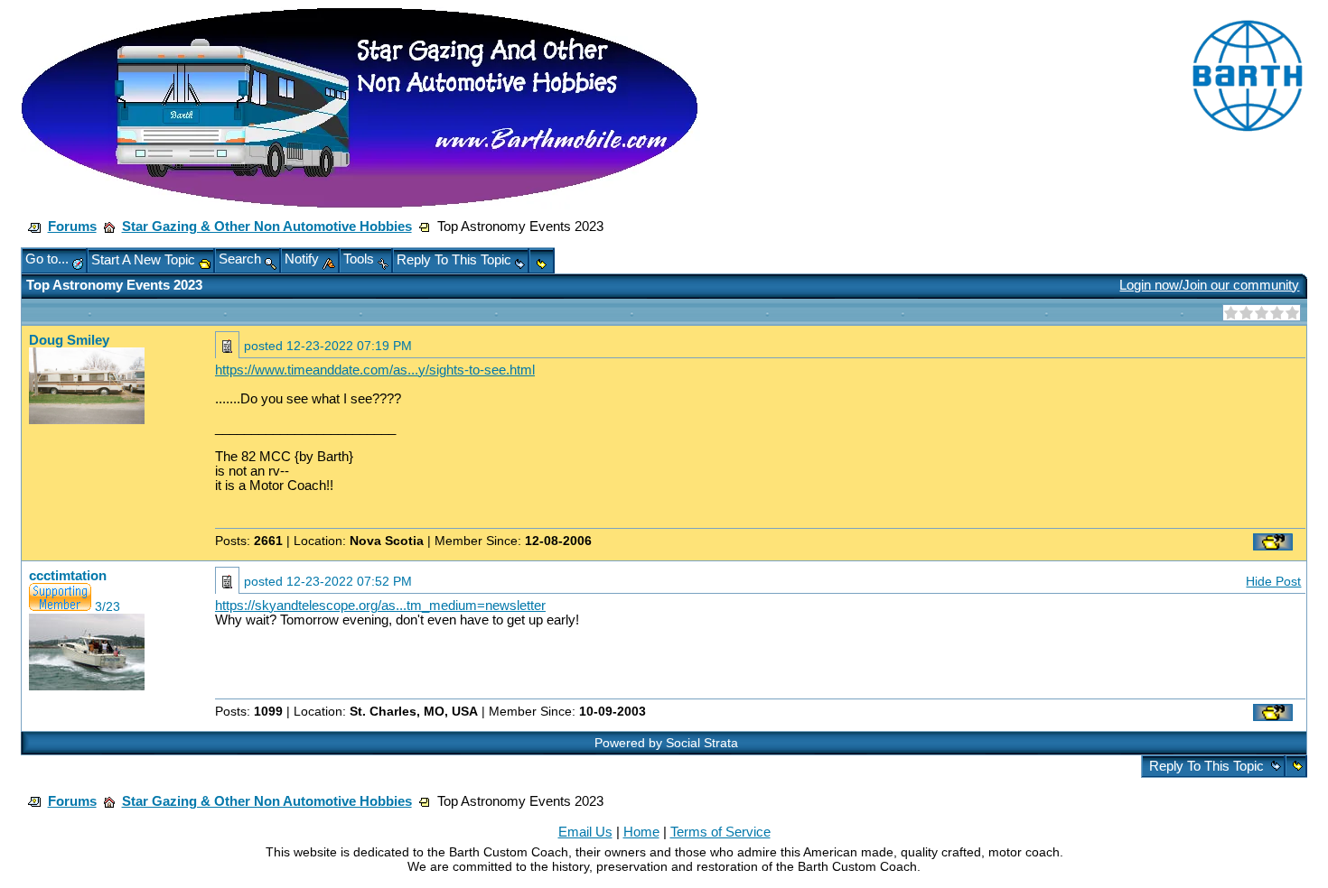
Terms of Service (720, 832)
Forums (72, 226)
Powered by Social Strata (666, 742)
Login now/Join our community (1209, 285)
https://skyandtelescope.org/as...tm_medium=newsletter (380, 605)
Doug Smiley (69, 340)
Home (641, 832)
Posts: (249, 540)
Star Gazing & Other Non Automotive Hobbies (267, 226)
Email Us (585, 832)
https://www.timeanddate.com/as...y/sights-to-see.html (375, 370)
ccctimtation (68, 576)
